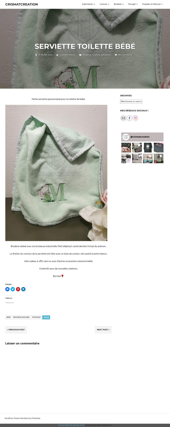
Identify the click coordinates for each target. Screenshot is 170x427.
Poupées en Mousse (151, 4)
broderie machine (21, 317)
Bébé (8, 317)
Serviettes (106, 55)
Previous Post (17, 329)
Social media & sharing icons (71, 425)
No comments (125, 55)
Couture (103, 4)
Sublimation (87, 4)
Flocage (131, 4)
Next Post (102, 329)
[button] (56, 173)
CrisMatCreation (21, 4)
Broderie (118, 4)
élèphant (36, 317)
